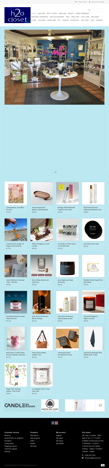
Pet (59, 20)
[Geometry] (80, 405)
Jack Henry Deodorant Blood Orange (40, 317)
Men (67, 17)
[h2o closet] (17, 15)
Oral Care (75, 17)
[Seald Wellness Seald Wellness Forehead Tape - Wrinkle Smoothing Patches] (15, 266)
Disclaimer (8, 441)
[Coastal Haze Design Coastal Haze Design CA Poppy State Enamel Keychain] (15, 230)
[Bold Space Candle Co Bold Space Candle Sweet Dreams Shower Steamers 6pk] (15, 338)
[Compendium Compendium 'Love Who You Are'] (15, 193)
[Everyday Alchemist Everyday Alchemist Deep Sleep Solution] (15, 302)
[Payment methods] (102, 465)
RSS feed (33, 446)
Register (59, 435)
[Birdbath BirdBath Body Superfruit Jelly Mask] (93, 266)
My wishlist (60, 443)
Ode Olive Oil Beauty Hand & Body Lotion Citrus (65, 317)
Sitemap (7, 451)
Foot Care (85, 17)
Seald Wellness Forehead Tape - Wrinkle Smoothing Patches (15, 281)
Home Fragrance (82, 13)
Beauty (71, 13)
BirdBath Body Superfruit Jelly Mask (93, 281)
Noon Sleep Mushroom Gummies (40, 281)
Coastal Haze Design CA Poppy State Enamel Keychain (15, 245)
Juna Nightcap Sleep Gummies (65, 281)
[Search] (88, 10)
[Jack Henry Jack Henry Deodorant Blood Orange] (41, 302)
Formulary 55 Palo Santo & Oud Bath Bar (67, 245)
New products (35, 438)
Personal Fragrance (39, 17)
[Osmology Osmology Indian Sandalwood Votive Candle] (67, 338)
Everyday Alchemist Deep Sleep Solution (15, 317)
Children (41, 20)
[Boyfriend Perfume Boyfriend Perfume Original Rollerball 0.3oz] (93, 193)
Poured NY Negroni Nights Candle (91, 317)
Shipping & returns (10, 446)
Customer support (10, 449)
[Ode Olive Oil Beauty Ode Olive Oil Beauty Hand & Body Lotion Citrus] (67, 302)
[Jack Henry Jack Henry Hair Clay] (93, 230)
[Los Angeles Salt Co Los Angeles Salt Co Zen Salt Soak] (41, 375)
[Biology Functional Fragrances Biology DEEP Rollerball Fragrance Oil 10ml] (67, 193)
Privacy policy (9, 443)
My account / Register (98, 2)
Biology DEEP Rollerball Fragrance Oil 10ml (66, 208)
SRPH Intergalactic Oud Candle (40, 245)
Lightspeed (33, 465)
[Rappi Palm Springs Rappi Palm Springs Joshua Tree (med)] (15, 375)
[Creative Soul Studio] (20, 405)
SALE (92, 20)
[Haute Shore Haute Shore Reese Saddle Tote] (41, 338)
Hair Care (62, 13)
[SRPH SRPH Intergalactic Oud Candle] (41, 230)
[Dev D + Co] (50, 405)
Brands (99, 20)
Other (33, 20)
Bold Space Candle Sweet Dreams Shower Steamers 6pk (15, 354)
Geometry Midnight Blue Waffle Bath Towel (93, 354)
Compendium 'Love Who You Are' (15, 208)
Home (33, 13)
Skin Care (41, 13)
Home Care (51, 20)
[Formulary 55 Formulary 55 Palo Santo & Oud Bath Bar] (67, 230)
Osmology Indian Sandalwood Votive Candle (65, 354)
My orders (59, 438)
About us (7, 435)
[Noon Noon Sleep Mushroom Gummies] (41, 266)
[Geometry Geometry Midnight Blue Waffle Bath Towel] (93, 338)
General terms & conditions (13, 438)
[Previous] (8, 99)
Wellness (95, 17)
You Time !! (85, 20)
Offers (32, 441)
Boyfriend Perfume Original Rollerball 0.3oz (92, 208)
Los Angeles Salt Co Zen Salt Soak (41, 390)
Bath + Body (52, 13)
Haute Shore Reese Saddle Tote (39, 354)
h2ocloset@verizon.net (93, 458)
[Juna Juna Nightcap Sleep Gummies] (67, 266)
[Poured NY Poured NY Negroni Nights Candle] (93, 302)
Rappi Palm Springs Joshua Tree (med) (13, 390)
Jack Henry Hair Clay (91, 244)
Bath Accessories (57, 17)
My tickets (59, 441)
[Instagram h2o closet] (56, 423)
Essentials (74, 20)
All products (34, 435)
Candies (65, 20)
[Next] (100, 99)
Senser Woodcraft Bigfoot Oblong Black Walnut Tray (40, 208)
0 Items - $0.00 (82, 2)
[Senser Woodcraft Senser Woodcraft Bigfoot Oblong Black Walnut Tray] (41, 193)
